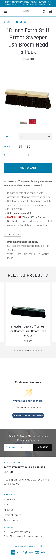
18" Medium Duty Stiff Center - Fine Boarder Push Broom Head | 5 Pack (28, 331)
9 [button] (36, 350)
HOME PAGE (10, 499)
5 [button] (25, 350)
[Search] (44, 11)
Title (7, 137)
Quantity (9, 155)
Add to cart (28, 168)
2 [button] (17, 350)
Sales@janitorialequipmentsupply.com (23, 536)
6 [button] (28, 350)
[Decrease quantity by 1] (21, 155)
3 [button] (20, 350)
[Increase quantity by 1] (36, 155)
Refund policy (11, 520)
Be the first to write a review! (28, 415)
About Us (8, 510)
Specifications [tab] (12, 235)
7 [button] (30, 350)
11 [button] (41, 350)
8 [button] (33, 350)
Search (7, 504)
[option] (28, 89)
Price (7, 146)
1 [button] (14, 350)
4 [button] (22, 350)
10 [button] (38, 350)
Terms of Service (12, 515)
